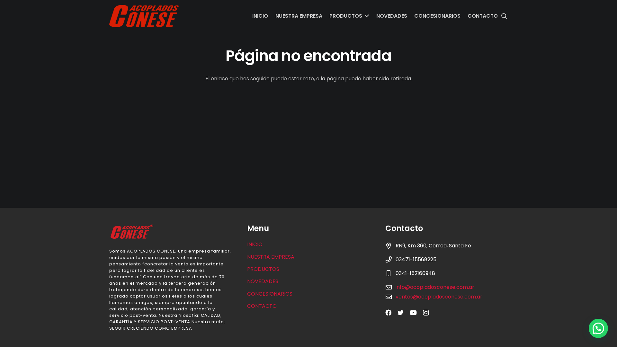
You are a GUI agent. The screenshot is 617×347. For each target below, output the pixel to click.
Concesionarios (269, 294)
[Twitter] (401, 312)
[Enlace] (144, 16)
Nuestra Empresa (270, 257)
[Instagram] (426, 312)
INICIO (255, 244)
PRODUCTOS (263, 269)
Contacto (262, 306)
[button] (598, 328)
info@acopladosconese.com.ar (435, 287)
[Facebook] (388, 312)
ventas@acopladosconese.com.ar (439, 296)
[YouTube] (413, 312)
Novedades (262, 281)
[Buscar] (504, 16)
